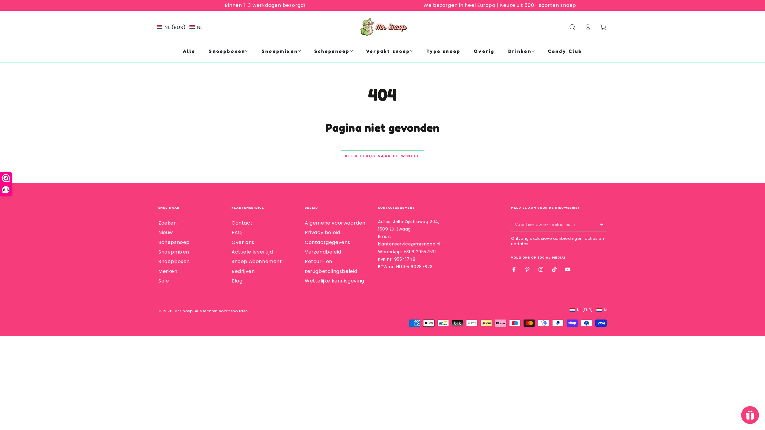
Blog (237, 280)
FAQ (237, 232)
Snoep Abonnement (257, 261)
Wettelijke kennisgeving (334, 280)
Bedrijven (243, 271)
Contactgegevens (327, 242)
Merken (168, 271)
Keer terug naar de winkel (382, 155)
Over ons (243, 242)
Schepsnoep (174, 242)
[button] (180, 27)
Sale (163, 280)
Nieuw (165, 232)
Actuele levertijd (252, 251)
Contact (242, 222)
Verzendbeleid (323, 251)
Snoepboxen (174, 261)
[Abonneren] (603, 224)
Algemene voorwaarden (335, 222)
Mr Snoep (184, 311)
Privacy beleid (322, 232)
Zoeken (167, 222)
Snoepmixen (173, 251)
